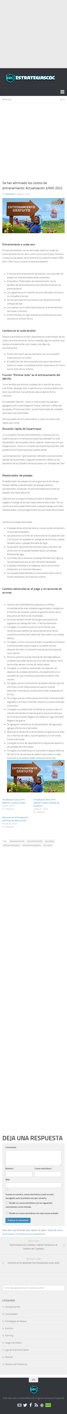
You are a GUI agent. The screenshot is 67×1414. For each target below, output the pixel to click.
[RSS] (36, 1405)
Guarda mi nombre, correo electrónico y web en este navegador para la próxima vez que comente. (29, 1196)
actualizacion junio (17, 841)
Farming (9, 1335)
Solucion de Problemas (16, 1364)
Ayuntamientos (12, 1306)
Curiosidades (11, 1314)
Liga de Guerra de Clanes (17, 1349)
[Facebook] (31, 1405)
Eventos (9, 1328)
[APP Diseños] (42, 1405)
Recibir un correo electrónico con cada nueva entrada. (33, 1213)
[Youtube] (19, 1405)
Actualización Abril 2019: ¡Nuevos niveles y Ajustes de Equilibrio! (46, 802)
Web (7, 1179)
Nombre (9, 1168)
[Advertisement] (33, 33)
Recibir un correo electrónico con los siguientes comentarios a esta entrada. (29, 1205)
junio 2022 (48, 845)
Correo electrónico (44, 1168)
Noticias (6, 99)
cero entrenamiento (34, 841)
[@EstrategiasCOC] (25, 1405)
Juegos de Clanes (13, 1342)
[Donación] (47, 1405)
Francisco (10, 194)
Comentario (10, 1147)
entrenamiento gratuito (32, 845)
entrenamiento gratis (11, 845)
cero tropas (49, 841)
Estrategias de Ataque (15, 1321)
